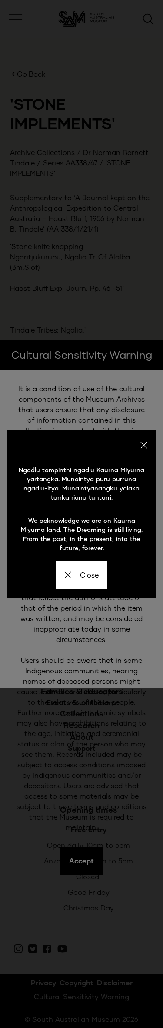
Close (89, 575)
